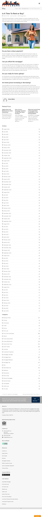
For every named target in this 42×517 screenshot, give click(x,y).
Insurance (6, 349)
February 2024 (7, 208)
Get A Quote (4, 455)
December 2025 (7, 150)
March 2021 (6, 300)
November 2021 (7, 279)
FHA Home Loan (5, 484)
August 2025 (6, 160)
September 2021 (7, 284)
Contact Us (4, 450)
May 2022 (6, 263)
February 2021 (7, 303)
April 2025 (6, 171)
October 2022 (7, 250)
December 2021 (7, 276)
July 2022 (6, 258)
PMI (4, 365)
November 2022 (7, 247)
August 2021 (6, 287)
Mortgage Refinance (8, 359)
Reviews (4, 458)
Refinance (6, 370)
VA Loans (6, 388)
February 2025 (7, 176)
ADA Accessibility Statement (8, 465)
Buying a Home (7, 317)
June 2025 (6, 166)
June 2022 (6, 260)
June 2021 (6, 292)
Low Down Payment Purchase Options (10, 499)
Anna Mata (14, 15)
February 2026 (7, 145)
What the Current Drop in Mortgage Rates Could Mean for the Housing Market (34, 111)
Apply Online (4, 453)
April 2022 (6, 266)
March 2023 (6, 237)
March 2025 (6, 174)
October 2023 (7, 218)
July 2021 (6, 289)
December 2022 (7, 245)
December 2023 (7, 213)
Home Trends (7, 346)
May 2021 (6, 295)
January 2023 (7, 242)
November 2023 (7, 216)
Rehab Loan (4, 489)
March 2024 (6, 205)
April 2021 (6, 297)
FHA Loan (6, 330)
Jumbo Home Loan (6, 494)
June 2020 (6, 305)
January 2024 (7, 210)
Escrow (5, 328)
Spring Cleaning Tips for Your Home (31, 394)
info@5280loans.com (8, 437)
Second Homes (7, 381)
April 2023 (6, 234)
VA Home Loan (5, 486)
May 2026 (6, 137)
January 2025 (7, 179)
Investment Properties (9, 352)
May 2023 (6, 231)
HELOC (5, 336)
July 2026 (6, 131)
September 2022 (7, 253)
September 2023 (7, 221)
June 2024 (6, 197)
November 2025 (7, 152)
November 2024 (7, 184)
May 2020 (6, 308)
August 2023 (6, 224)
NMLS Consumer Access (7, 463)
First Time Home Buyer (9, 333)
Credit (5, 325)
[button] (39, 3)
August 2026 (6, 129)
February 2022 (7, 271)
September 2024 (7, 189)
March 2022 (6, 268)
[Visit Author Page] (5, 100)
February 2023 (7, 239)
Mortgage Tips (7, 362)
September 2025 (7, 158)
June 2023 (6, 229)
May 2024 (6, 200)
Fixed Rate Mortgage (6, 481)
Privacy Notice (5, 468)
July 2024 (6, 195)
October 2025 (7, 155)
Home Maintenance (8, 341)
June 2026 (6, 134)
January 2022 (7, 274)
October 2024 (7, 187)
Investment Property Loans (7, 501)
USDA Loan (6, 386)
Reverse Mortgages (8, 378)
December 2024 (7, 181)
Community (6, 323)
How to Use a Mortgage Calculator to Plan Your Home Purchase (20, 111)
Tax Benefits (6, 383)
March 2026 (6, 142)
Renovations (6, 373)
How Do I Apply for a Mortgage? (10, 394)
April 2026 (6, 139)
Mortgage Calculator (8, 354)
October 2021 (7, 282)
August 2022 (6, 255)
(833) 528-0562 (7, 435)
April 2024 (6, 203)
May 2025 (6, 168)
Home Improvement (8, 338)
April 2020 (6, 311)
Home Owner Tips (8, 344)
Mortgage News (22, 15)
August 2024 (6, 192)
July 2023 (6, 226)
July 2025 (6, 163)
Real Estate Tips (7, 367)
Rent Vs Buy (6, 375)
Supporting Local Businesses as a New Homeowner (7, 111)
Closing (5, 320)
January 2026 (7, 147)
